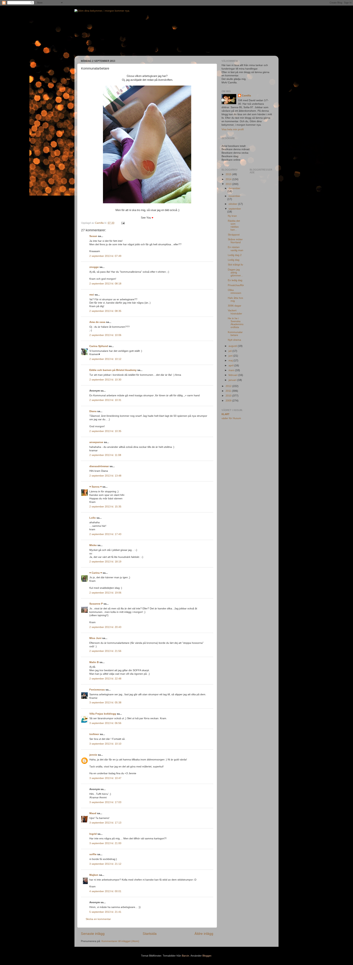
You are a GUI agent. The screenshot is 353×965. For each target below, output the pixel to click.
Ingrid (93, 834)
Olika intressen (234, 291)
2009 (229, 400)
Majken (93, 875)
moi (91, 294)
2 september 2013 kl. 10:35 (105, 431)
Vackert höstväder (235, 312)
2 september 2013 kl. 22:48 (105, 678)
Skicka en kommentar (98, 919)
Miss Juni (95, 638)
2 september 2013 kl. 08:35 (105, 311)
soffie (93, 854)
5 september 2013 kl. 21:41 (105, 912)
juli (230, 351)
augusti (233, 346)
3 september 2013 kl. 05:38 (105, 702)
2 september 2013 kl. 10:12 (105, 359)
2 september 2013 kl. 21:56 (105, 651)
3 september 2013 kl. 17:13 (105, 822)
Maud (92, 813)
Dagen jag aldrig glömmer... (235, 272)
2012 (229, 386)
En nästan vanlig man (235, 249)
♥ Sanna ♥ (95, 486)
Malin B (94, 662)
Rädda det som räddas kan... (234, 225)
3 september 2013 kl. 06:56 (105, 723)
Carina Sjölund (98, 346)
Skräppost (234, 234)
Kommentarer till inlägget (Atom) (120, 941)
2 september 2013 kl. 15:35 (105, 506)
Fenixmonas (97, 689)
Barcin (185, 955)
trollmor (94, 734)
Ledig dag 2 (235, 255)
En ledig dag (235, 280)
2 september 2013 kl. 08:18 (105, 283)
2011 (229, 390)
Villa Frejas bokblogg (102, 713)
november (234, 196)
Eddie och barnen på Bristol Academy (113, 370)
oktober (233, 204)
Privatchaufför (236, 285)
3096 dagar (234, 305)
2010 (229, 395)
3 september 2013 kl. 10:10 (105, 743)
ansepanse (96, 442)
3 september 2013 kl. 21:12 (105, 864)
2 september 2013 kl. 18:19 (105, 561)
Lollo (92, 517)
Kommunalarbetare (235, 334)
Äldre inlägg (204, 934)
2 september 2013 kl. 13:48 (105, 475)
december (234, 188)
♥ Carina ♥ (95, 572)
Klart (225, 414)
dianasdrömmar (99, 466)
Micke (93, 545)
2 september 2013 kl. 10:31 (105, 400)
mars (232, 370)
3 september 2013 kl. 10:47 (105, 778)
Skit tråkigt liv (235, 264)
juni (231, 355)
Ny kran (232, 216)
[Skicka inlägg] (122, 223)
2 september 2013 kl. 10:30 (105, 379)
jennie (93, 754)
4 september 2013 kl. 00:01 (105, 891)
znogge (94, 267)
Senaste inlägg (93, 934)
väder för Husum (231, 418)
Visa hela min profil (233, 129)
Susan (93, 236)
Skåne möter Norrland (235, 241)
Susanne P (96, 603)
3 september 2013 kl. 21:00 (105, 843)
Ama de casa (97, 322)
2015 (229, 174)
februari (233, 375)
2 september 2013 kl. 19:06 (105, 592)
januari (233, 380)
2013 (229, 184)
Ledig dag (233, 259)
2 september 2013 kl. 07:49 (105, 256)
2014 (229, 179)
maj (231, 360)
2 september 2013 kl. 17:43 (105, 534)
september (235, 208)
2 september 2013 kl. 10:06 (105, 335)
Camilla (246, 95)
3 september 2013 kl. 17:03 (105, 802)
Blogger (206, 955)
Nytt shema (234, 340)
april (231, 365)
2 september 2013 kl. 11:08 (105, 455)
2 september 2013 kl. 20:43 (105, 627)
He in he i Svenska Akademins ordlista (235, 323)
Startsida (150, 934)
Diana (93, 411)
